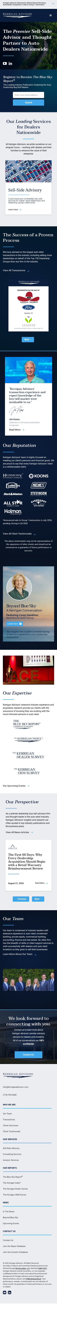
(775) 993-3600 (9, 1095)
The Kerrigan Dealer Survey (15, 1189)
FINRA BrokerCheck (33, 1279)
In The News (8, 1211)
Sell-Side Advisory (11, 1148)
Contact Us (28, 1054)
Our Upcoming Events (14, 785)
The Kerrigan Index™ (12, 1183)
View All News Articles (17, 832)
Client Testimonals (11, 1131)
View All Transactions (14, 270)
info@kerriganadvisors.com (15, 1087)
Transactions (9, 1119)
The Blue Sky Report (13, 1176)
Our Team (7, 1113)
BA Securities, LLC (22, 1268)
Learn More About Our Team (17, 954)
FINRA (40, 1268)
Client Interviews (10, 1125)
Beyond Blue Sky (10, 1217)
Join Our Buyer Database (14, 1246)
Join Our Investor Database (15, 1252)
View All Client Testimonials (17, 533)
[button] (50, 15)
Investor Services (11, 1160)
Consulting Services (12, 1154)
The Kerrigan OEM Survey (14, 1195)
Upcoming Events (11, 1223)
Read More (14, 429)
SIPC (45, 1268)
